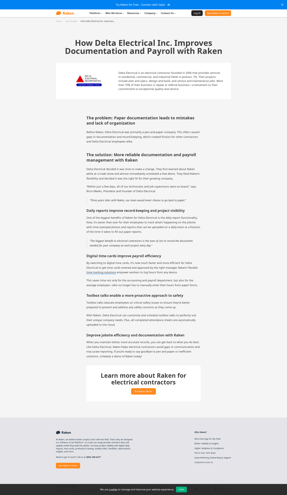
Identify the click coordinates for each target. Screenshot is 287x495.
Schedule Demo (143, 391)
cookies (113, 489)
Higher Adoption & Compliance (209, 448)
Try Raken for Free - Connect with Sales (140, 4)
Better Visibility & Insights (206, 443)
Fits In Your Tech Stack (205, 453)
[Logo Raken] (65, 13)
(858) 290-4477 (93, 457)
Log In (197, 13)
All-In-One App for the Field (207, 439)
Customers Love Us (203, 462)
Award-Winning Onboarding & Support (212, 457)
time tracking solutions (101, 272)
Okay (181, 489)
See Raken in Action (218, 13)
